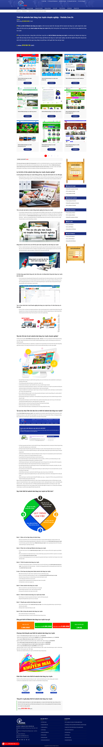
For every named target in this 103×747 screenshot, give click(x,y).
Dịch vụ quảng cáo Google (70, 191)
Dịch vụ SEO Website (69, 226)
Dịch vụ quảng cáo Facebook (71, 205)
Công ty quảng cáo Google (70, 193)
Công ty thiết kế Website (70, 236)
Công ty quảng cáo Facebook (71, 200)
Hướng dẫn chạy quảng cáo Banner (72, 217)
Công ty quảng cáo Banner (70, 212)
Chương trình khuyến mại (53, 1)
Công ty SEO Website (69, 224)
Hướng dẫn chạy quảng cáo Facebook (72, 203)
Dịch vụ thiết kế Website (70, 238)
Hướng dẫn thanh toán (72, 1)
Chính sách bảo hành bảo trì (69, 729)
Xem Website (28, 116)
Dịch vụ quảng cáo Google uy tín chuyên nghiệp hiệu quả (73, 722)
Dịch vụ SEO (55, 8)
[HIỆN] (27, 159)
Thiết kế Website (62, 8)
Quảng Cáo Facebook (38, 8)
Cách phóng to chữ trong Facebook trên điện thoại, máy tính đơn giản (75, 724)
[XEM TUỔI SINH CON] (75, 253)
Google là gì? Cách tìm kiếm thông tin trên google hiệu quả (74, 727)
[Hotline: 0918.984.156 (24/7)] (3, 744)
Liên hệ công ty (43, 729)
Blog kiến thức (76, 8)
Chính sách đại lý (63, 1)
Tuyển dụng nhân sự (44, 727)
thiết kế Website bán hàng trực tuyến (58, 35)
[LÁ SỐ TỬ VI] (75, 170)
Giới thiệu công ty (43, 722)
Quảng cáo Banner (48, 8)
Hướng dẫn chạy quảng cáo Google (72, 188)
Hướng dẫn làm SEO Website (71, 229)
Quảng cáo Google (30, 8)
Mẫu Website (69, 8)
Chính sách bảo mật (44, 737)
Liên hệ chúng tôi (82, 1)
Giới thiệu (44, 1)
